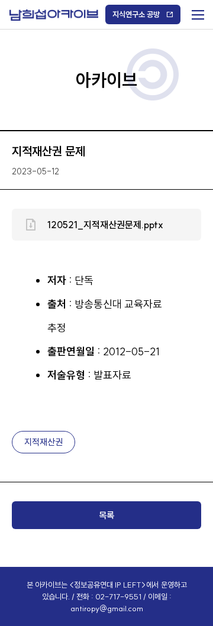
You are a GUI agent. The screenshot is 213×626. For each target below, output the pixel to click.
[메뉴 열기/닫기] (197, 12)
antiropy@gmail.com (106, 608)
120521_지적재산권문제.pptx (105, 225)
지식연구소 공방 (136, 14)
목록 (106, 515)
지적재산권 (43, 441)
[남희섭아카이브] (53, 15)
